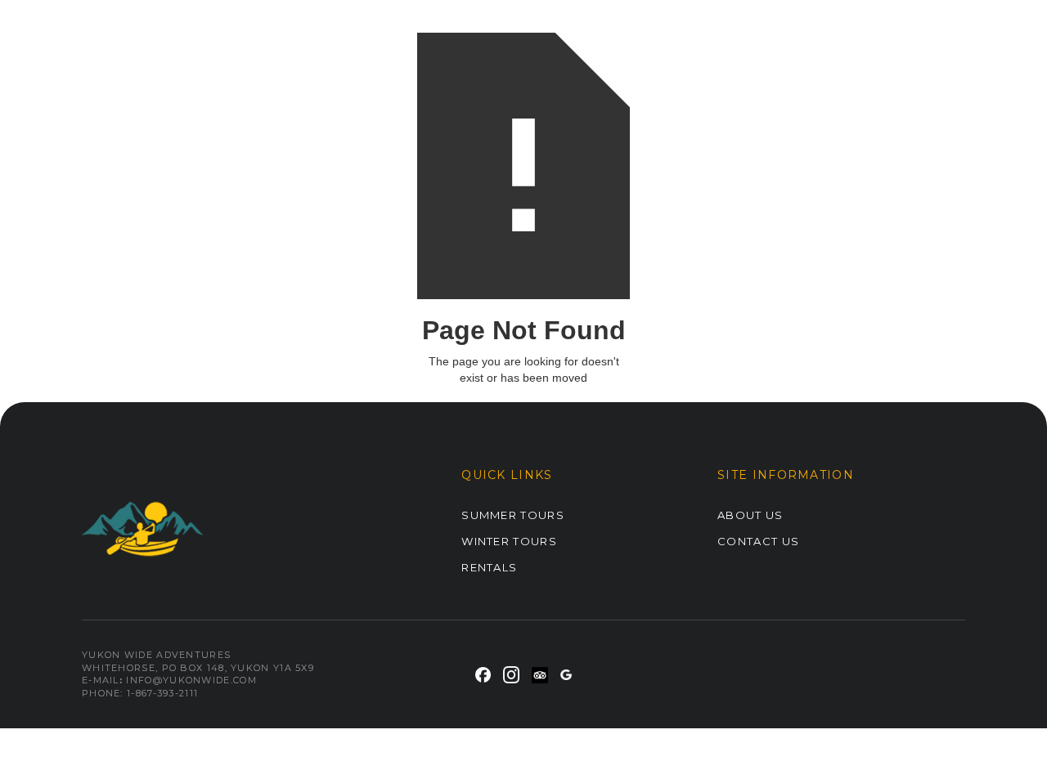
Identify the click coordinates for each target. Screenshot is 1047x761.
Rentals (489, 567)
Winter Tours (509, 541)
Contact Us (758, 541)
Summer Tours (512, 515)
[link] (483, 674)
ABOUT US (750, 515)
